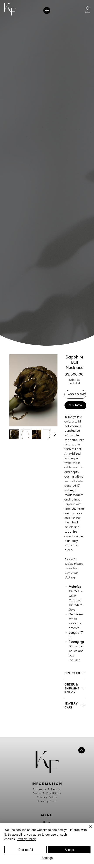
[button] (87, 9)
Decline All (25, 849)
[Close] (88, 829)
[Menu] (47, 10)
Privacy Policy (47, 797)
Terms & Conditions (47, 793)
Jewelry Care (46, 801)
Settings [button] (47, 857)
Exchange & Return (47, 789)
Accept (69, 849)
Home (47, 822)
